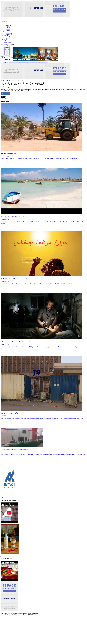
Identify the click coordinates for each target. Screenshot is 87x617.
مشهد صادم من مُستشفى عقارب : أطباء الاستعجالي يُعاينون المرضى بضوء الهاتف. (16, 341)
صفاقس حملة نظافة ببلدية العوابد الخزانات (8, 153)
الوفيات (5, 39)
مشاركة (4, 93)
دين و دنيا (8, 38)
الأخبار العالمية (9, 25)
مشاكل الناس (9, 30)
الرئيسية (5, 21)
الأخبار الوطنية (9, 26)
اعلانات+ (20, 62)
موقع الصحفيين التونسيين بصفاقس (8, 44)
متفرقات (8, 29)
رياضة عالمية (9, 33)
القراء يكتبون (6, 40)
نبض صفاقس (6, 22)
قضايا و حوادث (6, 27)
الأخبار (4, 23)
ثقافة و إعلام (6, 35)
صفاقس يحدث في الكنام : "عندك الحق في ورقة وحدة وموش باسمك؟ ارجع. (14, 449)
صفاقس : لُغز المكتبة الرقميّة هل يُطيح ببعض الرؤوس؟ (10, 413)
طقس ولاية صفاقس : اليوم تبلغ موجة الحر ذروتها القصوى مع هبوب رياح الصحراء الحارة (16, 278)
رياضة (4, 31)
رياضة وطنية (9, 34)
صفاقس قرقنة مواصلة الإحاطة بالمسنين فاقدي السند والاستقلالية (12, 216)
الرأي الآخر (8, 36)
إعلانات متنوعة (25, 62)
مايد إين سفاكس (7, 42)
